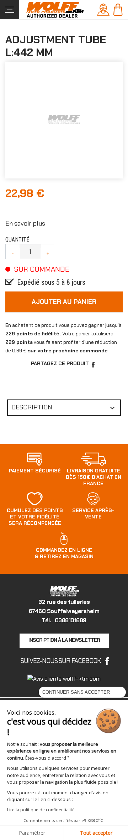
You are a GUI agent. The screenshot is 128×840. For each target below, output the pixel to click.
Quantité (17, 239)
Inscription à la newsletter (64, 640)
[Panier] (118, 9)
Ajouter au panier (64, 301)
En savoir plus (25, 223)
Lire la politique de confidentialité (41, 810)
